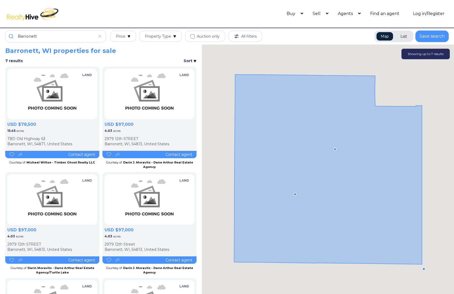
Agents (346, 13)
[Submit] (12, 36)
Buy (291, 13)
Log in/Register (429, 13)
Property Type (158, 36)
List (403, 36)
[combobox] (55, 36)
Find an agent (384, 13)
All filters (249, 36)
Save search (432, 36)
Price (120, 36)
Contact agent (81, 154)
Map (385, 36)
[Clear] (100, 36)
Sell (317, 13)
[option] (52, 94)
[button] (335, 149)
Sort (188, 60)
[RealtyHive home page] (60, 13)
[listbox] (52, 94)
